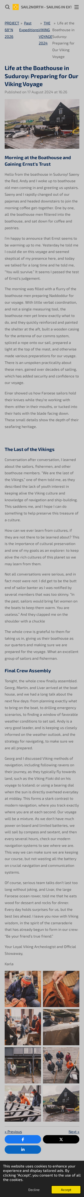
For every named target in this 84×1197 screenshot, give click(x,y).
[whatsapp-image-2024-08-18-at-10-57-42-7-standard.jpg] (61, 989)
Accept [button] (66, 1190)
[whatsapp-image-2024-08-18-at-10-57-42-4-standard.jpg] (23, 989)
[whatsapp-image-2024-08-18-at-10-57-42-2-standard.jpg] (23, 1065)
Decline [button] (34, 1190)
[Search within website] (7, 7)
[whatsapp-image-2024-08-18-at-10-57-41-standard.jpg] (23, 1103)
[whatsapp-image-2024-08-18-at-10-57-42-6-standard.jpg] (23, 1027)
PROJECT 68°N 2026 (12, 30)
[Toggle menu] (76, 7)
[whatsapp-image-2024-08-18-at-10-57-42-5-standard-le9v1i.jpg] (61, 1103)
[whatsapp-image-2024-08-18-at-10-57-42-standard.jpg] (61, 1065)
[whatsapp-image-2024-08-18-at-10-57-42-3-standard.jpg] (61, 1027)
